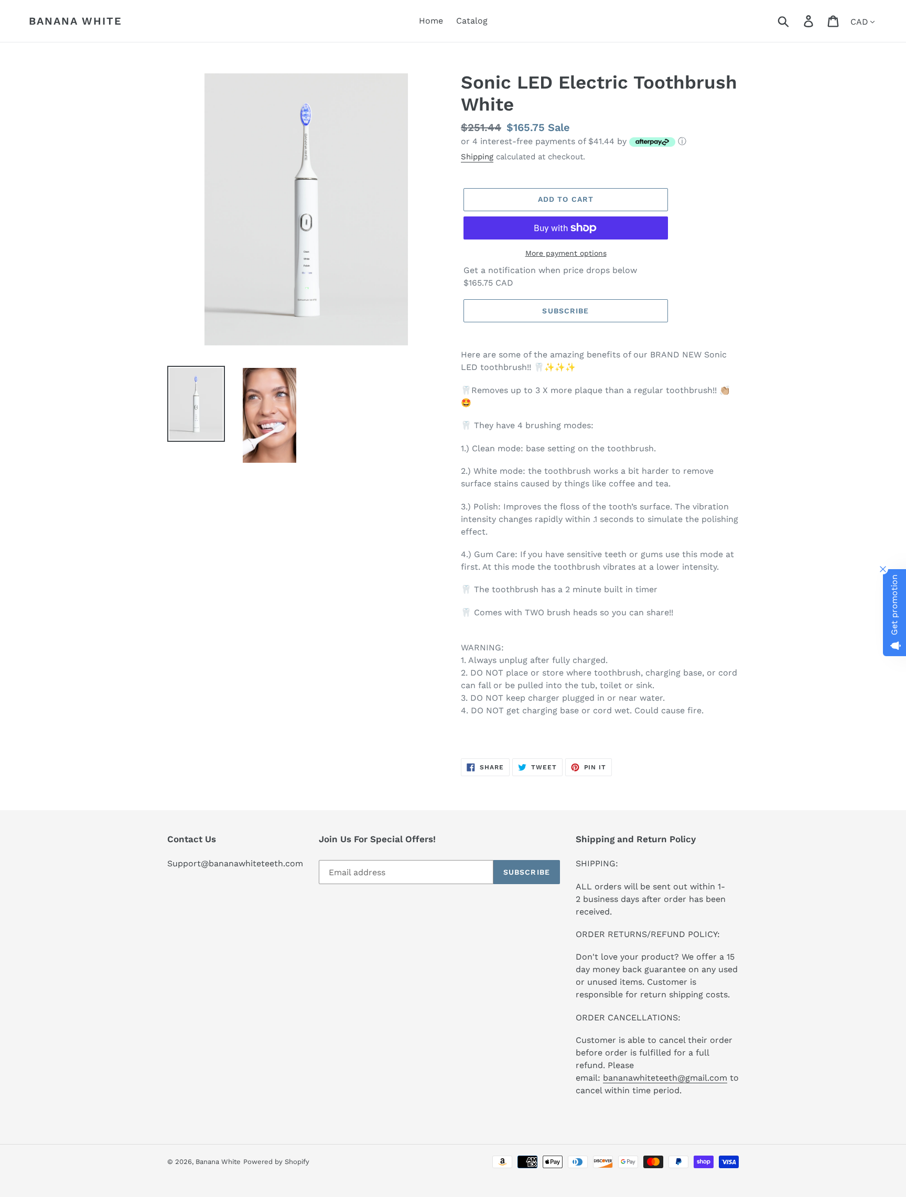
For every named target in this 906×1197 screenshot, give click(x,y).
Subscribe (565, 311)
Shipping (477, 156)
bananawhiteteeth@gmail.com (665, 1078)
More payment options (566, 253)
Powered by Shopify (276, 1162)
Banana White (75, 21)
